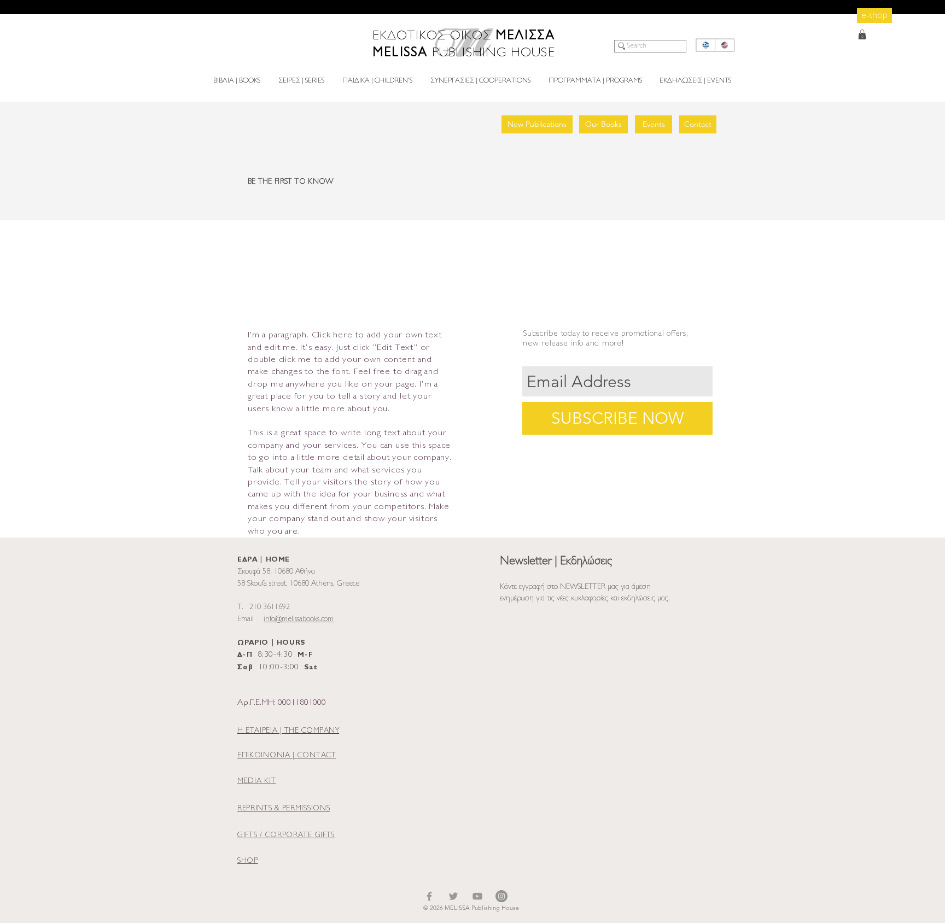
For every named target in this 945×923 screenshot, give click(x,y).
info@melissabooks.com (299, 619)
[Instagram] (501, 896)
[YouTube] (477, 896)
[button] (862, 34)
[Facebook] (429, 896)
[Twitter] (453, 896)
